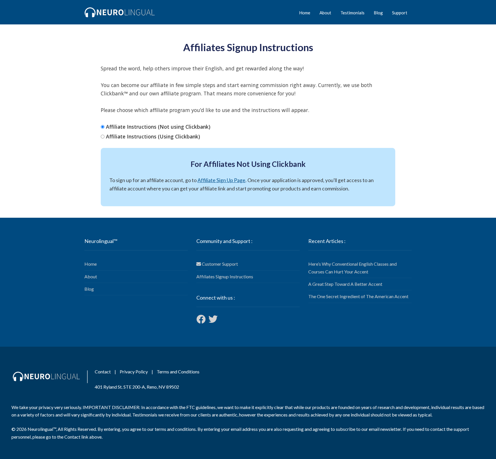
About (325, 12)
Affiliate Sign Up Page (221, 180)
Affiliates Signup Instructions (224, 276)
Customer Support (219, 264)
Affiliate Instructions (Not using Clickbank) (158, 126)
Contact (103, 371)
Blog (378, 12)
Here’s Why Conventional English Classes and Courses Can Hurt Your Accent (352, 267)
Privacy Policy (134, 371)
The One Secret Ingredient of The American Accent (358, 296)
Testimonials (352, 12)
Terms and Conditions (178, 371)
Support (399, 12)
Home (304, 12)
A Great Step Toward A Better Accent (345, 284)
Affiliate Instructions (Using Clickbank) (153, 136)
